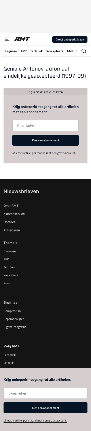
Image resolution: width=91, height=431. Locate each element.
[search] (83, 51)
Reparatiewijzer (14, 318)
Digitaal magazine (15, 326)
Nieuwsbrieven (21, 191)
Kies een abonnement (45, 140)
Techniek (9, 267)
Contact (9, 222)
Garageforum (12, 310)
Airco (7, 283)
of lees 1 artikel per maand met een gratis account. (44, 153)
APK (6, 259)
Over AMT (11, 205)
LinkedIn (9, 362)
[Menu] (7, 39)
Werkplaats (11, 275)
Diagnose (10, 251)
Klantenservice (14, 214)
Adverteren (12, 230)
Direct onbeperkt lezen (70, 39)
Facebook (10, 354)
